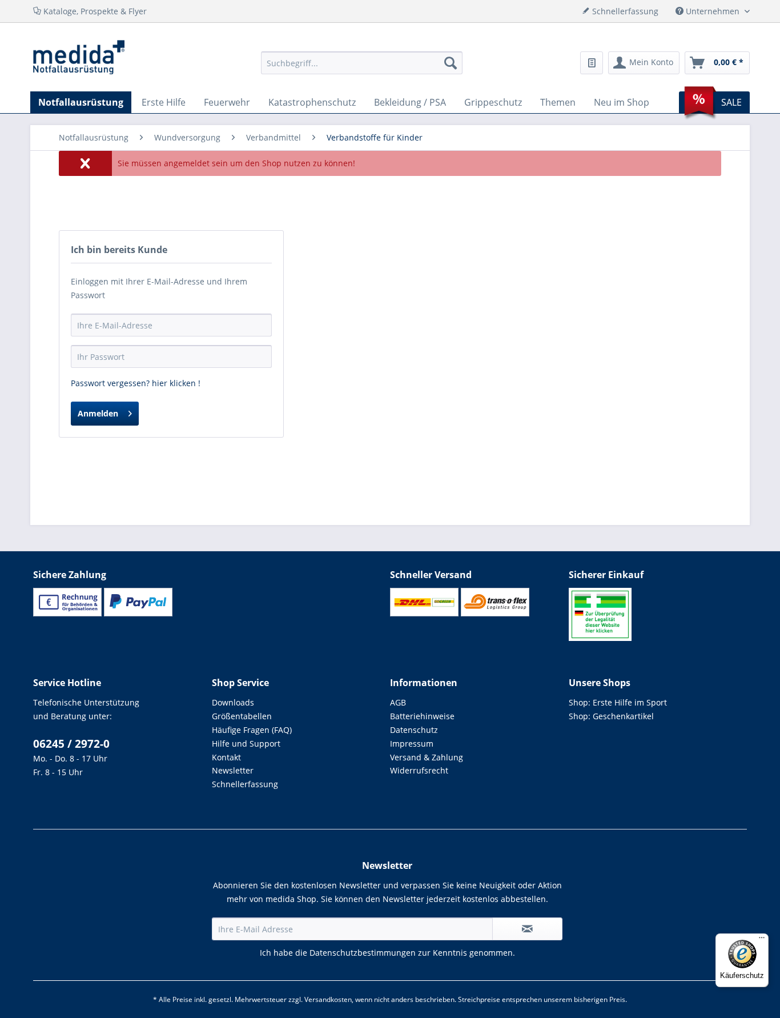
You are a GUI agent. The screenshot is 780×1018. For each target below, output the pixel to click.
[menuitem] (362, 62)
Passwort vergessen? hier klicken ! (135, 383)
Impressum (411, 743)
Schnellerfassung (245, 784)
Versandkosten (328, 999)
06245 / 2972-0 (71, 743)
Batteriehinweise (422, 716)
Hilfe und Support (246, 743)
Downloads (233, 702)
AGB (398, 702)
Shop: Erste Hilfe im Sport (618, 702)
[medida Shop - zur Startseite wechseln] (78, 57)
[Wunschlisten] (591, 62)
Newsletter (233, 770)
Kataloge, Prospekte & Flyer (94, 11)
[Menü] (762, 940)
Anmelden (98, 413)
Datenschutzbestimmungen (362, 952)
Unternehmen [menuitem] (712, 11)
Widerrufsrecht (419, 770)
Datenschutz (414, 729)
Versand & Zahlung (426, 757)
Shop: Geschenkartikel (611, 716)
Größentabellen (242, 716)
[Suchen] (451, 62)
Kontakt (226, 757)
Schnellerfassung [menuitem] (624, 11)
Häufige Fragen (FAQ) (252, 729)
